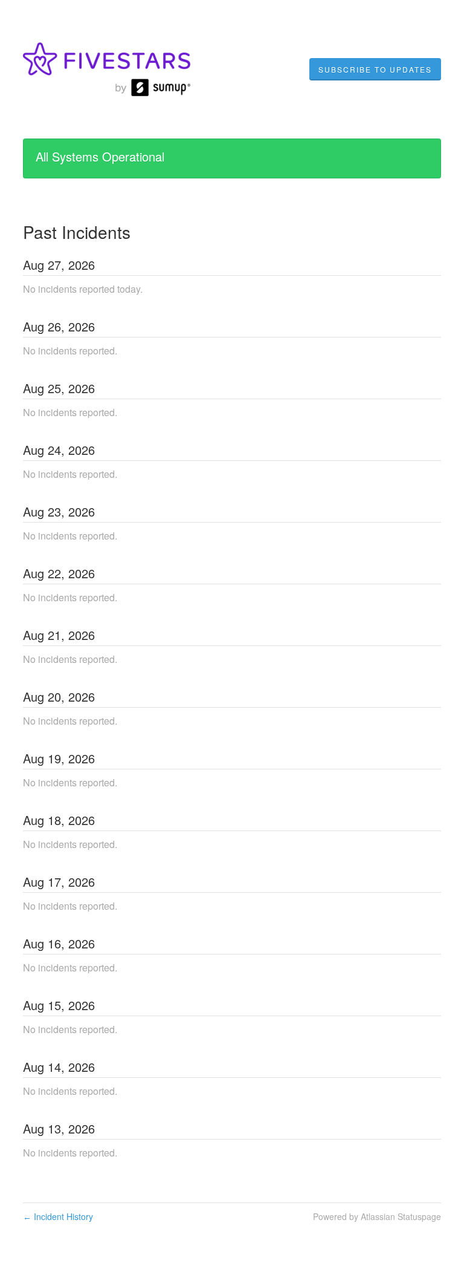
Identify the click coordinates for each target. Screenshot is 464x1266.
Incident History (58, 1216)
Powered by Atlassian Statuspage (377, 1216)
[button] (375, 69)
